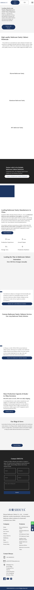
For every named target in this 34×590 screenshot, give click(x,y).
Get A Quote (15, 2)
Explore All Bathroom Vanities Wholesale (17, 176)
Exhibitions (5, 538)
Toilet (20, 549)
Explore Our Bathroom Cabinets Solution (17, 357)
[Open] (32, 2)
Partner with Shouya (8, 27)
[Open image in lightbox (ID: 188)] (6, 379)
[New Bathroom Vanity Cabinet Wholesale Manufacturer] (3, 2)
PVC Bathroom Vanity (24, 536)
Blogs (4, 540)
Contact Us (5, 542)
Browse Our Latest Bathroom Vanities (17, 303)
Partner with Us (9, 411)
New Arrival (6, 531)
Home (4, 527)
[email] (32, 526)
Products (5, 529)
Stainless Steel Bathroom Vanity (23, 539)
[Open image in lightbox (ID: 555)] (28, 379)
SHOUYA (12, 588)
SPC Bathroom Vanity (24, 534)
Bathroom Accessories (24, 547)
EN (24, 2)
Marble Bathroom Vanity (23, 542)
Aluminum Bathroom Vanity (24, 531)
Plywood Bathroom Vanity (23, 528)
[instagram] (11, 578)
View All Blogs (17, 445)
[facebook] (4, 578)
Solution (5, 533)
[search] (9, 2)
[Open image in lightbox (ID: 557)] (17, 379)
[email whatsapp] (32, 523)
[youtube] (8, 578)
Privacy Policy (6, 544)
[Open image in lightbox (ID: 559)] (22, 379)
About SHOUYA (7, 232)
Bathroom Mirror (23, 545)
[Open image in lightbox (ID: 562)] (11, 379)
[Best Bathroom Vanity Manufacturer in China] (17, 509)
